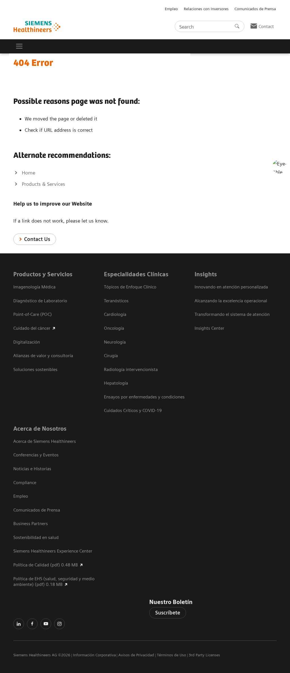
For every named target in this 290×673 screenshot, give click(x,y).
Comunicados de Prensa (255, 9)
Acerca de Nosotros (40, 428)
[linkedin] (18, 623)
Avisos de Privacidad (136, 655)
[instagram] (59, 623)
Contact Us (37, 239)
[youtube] (45, 623)
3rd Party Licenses (204, 655)
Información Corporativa (94, 655)
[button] (279, 166)
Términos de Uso (171, 655)
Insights (206, 274)
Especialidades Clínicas (136, 274)
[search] (237, 26)
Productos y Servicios (42, 274)
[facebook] (32, 623)
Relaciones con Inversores (206, 9)
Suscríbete (167, 613)
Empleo (171, 9)
